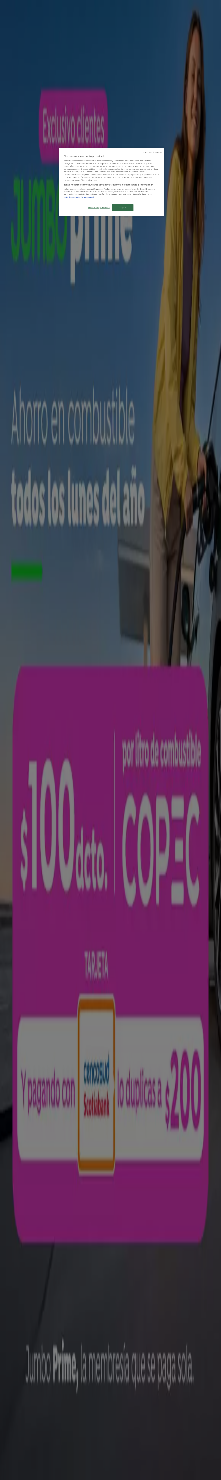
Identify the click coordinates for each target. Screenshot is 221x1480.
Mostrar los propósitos (99, 207)
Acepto (122, 207)
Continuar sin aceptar (153, 152)
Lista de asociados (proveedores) (79, 197)
